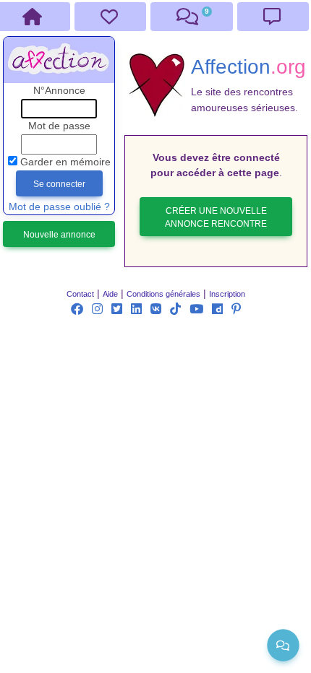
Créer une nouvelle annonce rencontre (216, 217)
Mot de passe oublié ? (59, 206)
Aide (110, 294)
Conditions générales (163, 294)
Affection (248, 66)
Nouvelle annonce (59, 235)
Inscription (227, 294)
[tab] (110, 16)
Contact (80, 294)
